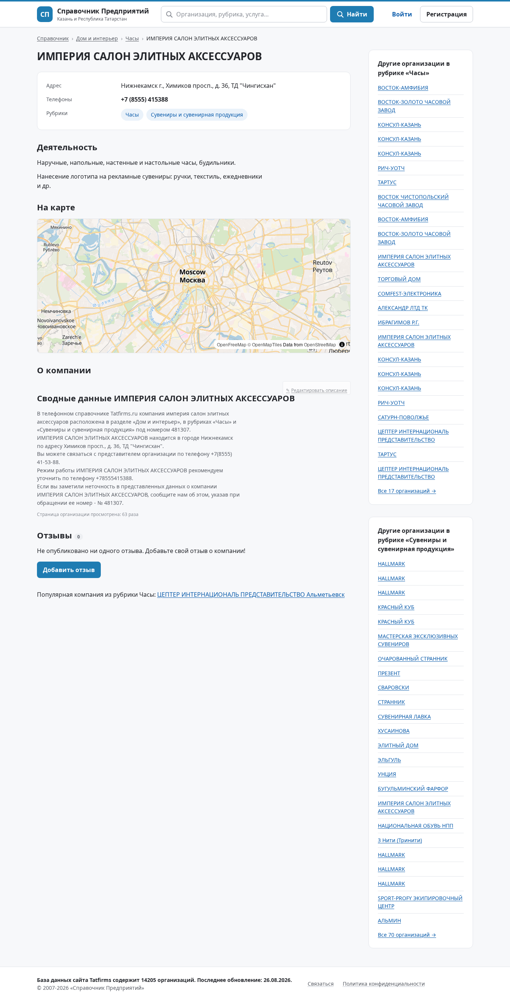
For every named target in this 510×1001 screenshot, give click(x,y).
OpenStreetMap (320, 344)
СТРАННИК (391, 701)
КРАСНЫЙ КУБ (396, 607)
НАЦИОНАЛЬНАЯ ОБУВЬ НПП (415, 825)
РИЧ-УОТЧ (391, 168)
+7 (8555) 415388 (144, 99)
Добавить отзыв (69, 570)
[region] (193, 286)
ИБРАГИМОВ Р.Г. (398, 322)
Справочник (53, 38)
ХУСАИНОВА (394, 730)
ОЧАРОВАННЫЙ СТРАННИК (413, 658)
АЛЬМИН (389, 920)
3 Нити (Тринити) (400, 840)
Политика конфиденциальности (384, 983)
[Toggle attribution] (342, 344)
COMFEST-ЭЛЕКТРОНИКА (409, 293)
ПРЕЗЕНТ (389, 673)
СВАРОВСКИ (393, 687)
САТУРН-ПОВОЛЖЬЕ (403, 417)
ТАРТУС (387, 182)
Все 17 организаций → (407, 490)
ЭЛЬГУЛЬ (389, 759)
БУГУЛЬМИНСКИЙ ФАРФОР (413, 788)
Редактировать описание (316, 390)
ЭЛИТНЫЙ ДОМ (398, 745)
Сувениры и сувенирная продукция (197, 114)
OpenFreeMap (231, 344)
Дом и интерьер (97, 38)
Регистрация (446, 14)
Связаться (321, 983)
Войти (402, 14)
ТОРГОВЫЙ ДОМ (399, 278)
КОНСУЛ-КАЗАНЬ (399, 124)
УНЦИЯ (387, 774)
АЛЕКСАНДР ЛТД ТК (403, 307)
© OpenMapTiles (265, 344)
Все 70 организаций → (407, 934)
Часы (132, 38)
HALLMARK (391, 563)
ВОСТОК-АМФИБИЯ (403, 87)
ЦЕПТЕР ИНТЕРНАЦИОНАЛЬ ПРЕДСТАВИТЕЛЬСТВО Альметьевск (251, 594)
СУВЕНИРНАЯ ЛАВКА (404, 716)
